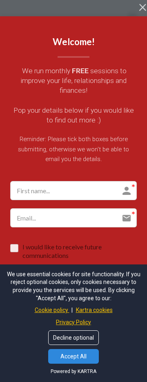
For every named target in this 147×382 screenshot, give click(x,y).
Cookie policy (52, 310)
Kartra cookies (94, 310)
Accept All (73, 356)
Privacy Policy (73, 322)
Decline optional (73, 337)
